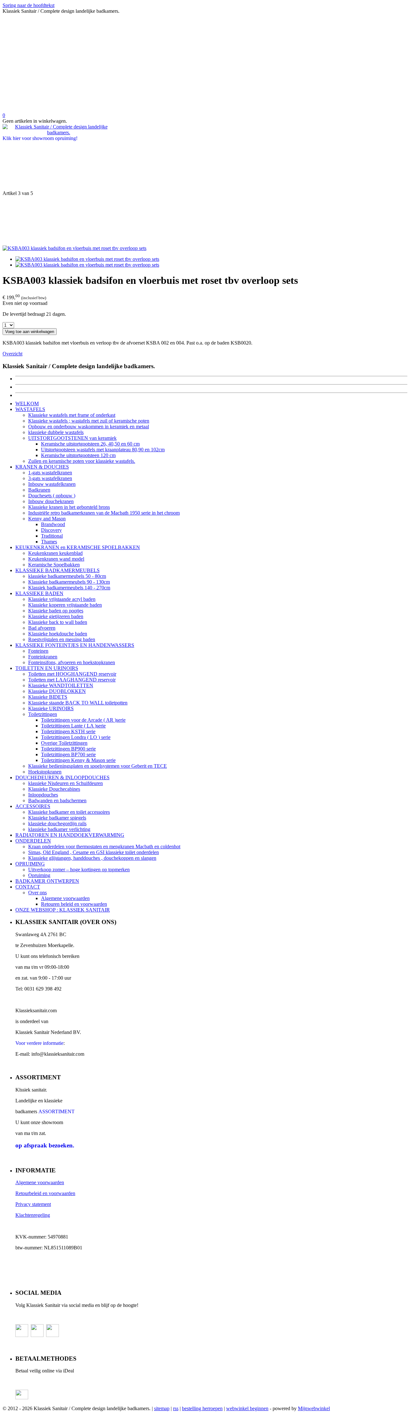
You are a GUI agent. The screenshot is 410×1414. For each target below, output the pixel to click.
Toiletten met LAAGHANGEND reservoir (72, 679)
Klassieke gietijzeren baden (55, 616)
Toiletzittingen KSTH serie (68, 731)
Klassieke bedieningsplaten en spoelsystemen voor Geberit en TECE (97, 766)
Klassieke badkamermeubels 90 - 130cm (69, 582)
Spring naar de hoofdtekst (28, 5)
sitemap (161, 1408)
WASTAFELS (30, 409)
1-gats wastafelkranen (50, 472)
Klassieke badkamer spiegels (57, 817)
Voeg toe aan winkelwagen (29, 331)
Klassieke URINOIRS (51, 708)
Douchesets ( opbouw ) (51, 495)
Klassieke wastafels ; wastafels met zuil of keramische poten (88, 420)
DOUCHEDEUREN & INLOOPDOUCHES (62, 777)
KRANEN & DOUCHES (42, 467)
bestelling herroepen (202, 1408)
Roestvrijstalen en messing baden (61, 639)
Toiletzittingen (42, 714)
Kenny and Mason (47, 518)
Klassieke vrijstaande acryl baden (61, 599)
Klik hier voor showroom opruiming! (40, 138)
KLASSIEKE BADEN (39, 593)
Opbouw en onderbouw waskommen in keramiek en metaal (88, 426)
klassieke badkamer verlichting (59, 829)
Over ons (37, 892)
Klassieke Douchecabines (54, 789)
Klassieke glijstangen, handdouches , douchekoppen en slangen (92, 858)
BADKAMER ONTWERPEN (47, 881)
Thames (49, 541)
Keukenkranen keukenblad (55, 553)
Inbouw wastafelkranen (52, 484)
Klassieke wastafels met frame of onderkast (71, 415)
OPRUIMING (30, 863)
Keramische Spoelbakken (54, 564)
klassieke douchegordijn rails (57, 823)
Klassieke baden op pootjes (55, 610)
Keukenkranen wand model (56, 559)
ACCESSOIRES (32, 806)
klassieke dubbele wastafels (56, 432)
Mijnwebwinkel (314, 1408)
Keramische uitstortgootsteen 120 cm (78, 455)
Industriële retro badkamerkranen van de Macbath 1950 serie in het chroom (104, 513)
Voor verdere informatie (39, 1043)
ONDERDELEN (33, 840)
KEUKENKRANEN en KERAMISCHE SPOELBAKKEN (77, 547)
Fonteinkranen (42, 656)
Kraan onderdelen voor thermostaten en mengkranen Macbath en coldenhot (104, 846)
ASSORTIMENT (56, 1111)
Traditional (52, 536)
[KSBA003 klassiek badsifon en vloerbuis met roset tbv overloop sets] (74, 248)
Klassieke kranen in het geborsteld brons (69, 507)
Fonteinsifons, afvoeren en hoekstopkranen (71, 662)
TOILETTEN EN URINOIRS (46, 668)
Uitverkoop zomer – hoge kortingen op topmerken (79, 869)
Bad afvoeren (41, 628)
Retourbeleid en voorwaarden (45, 1193)
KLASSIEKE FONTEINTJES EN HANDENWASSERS (74, 645)
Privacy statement (33, 1204)
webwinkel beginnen (247, 1408)
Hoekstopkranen (45, 771)
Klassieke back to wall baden (57, 622)
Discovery (51, 530)
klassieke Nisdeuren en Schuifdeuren (65, 783)
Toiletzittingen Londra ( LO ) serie (76, 737)
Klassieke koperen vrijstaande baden (65, 605)
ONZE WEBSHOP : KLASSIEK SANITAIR (62, 910)
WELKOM (27, 403)
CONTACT (27, 887)
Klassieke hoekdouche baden (57, 633)
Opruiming (39, 875)
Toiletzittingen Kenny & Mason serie (78, 760)
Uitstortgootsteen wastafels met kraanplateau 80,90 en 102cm (103, 449)
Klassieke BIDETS (47, 697)
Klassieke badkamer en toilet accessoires (69, 812)
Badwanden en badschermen (57, 800)
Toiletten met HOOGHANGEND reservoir (72, 674)
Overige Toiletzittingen (64, 743)
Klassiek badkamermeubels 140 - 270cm (69, 587)
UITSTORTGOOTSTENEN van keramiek (72, 438)
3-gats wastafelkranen (50, 478)
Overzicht (12, 353)
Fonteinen (38, 651)
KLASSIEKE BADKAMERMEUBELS (57, 570)
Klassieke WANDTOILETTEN (60, 685)
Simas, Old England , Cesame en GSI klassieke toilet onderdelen (93, 852)
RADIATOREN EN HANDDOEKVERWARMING (69, 835)
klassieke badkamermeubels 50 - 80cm (67, 576)
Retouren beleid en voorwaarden (74, 904)
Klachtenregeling (32, 1215)
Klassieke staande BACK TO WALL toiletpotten (77, 702)
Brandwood (53, 524)
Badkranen (39, 490)
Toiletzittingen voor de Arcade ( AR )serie (83, 720)
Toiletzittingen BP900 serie (68, 748)
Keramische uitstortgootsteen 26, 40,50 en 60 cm (90, 444)
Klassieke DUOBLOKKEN (57, 691)
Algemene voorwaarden (65, 898)
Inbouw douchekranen (51, 501)
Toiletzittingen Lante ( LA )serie (73, 725)
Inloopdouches (43, 794)
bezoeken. (44, 1145)
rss (175, 1408)
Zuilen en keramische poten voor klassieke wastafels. (81, 461)
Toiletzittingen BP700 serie (68, 754)
